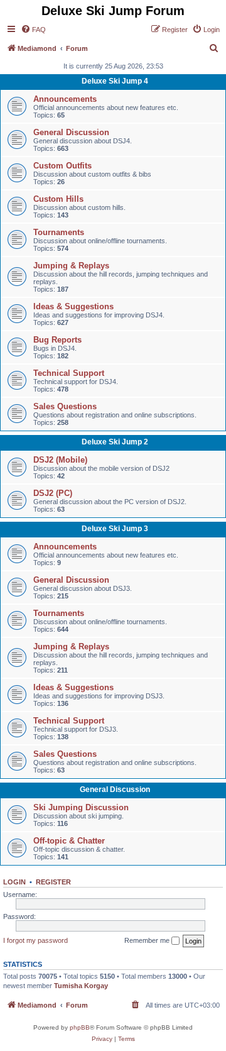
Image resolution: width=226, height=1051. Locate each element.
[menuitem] (33, 29)
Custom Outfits (62, 165)
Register (53, 882)
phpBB (80, 1027)
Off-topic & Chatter (69, 840)
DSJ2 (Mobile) (60, 460)
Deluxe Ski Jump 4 (115, 81)
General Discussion (71, 132)
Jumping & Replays (71, 265)
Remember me (147, 940)
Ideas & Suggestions (73, 306)
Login (14, 882)
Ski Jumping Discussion (81, 807)
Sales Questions (65, 406)
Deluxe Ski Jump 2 (115, 441)
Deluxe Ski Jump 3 (115, 528)
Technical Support (68, 373)
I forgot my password (35, 940)
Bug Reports (57, 339)
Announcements (65, 99)
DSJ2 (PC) (52, 493)
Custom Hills (58, 199)
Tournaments (58, 232)
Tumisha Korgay (81, 985)
